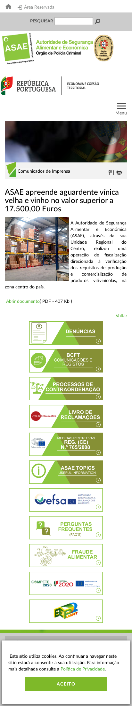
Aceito (66, 684)
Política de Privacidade (83, 669)
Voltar (121, 316)
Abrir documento (23, 301)
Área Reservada (39, 7)
